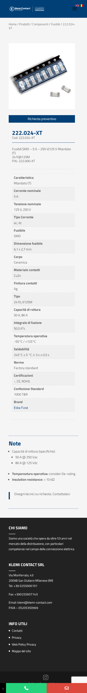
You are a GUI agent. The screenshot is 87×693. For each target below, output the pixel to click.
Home (13, 24)
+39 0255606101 (25, 585)
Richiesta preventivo (42, 118)
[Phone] (26, 688)
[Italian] (82, 5)
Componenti (40, 24)
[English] (78, 5)
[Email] (67, 688)
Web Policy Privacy (24, 644)
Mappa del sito (21, 651)
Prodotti (24, 24)
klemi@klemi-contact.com (34, 602)
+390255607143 (26, 594)
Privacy (16, 637)
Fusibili (55, 24)
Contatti (17, 630)
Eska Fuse (21, 407)
